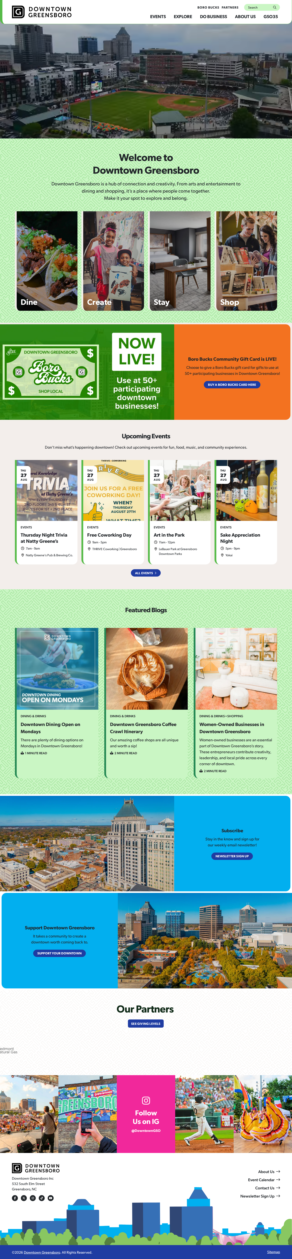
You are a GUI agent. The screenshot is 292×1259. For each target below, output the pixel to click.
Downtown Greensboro (42, 1252)
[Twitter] (24, 1198)
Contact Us (265, 1187)
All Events (144, 573)
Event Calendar (261, 1179)
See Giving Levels (145, 1023)
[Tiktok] (42, 1198)
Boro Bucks (208, 7)
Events (158, 16)
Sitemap (273, 1251)
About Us (245, 16)
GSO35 (271, 16)
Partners (230, 7)
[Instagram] (33, 1198)
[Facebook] (15, 1198)
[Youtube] (51, 1198)
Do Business (213, 16)
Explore (183, 16)
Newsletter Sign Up (257, 1196)
